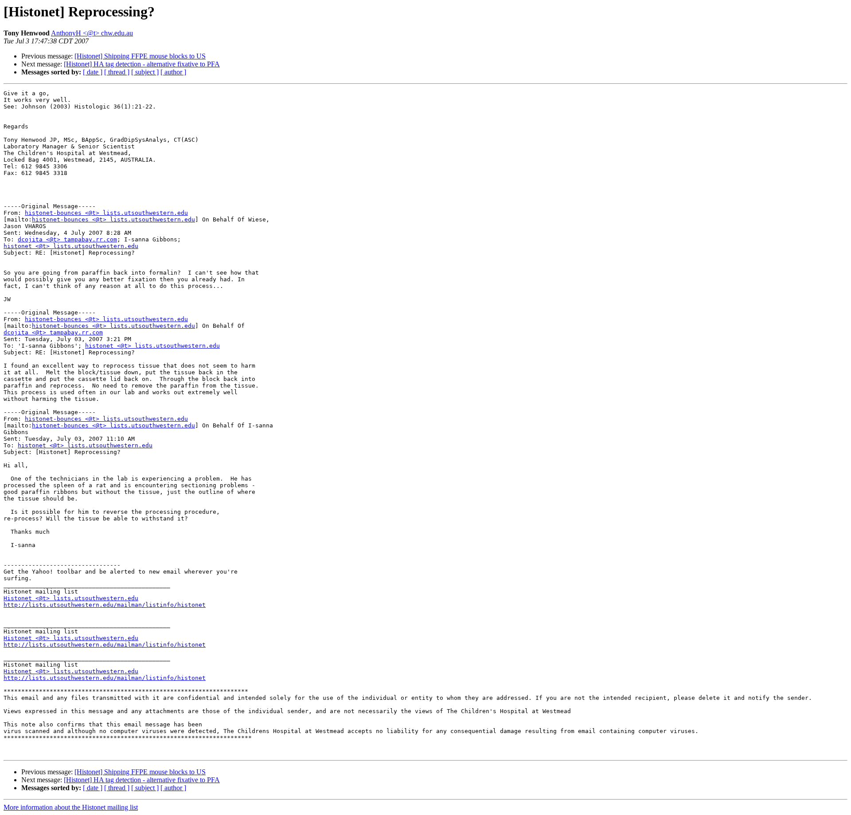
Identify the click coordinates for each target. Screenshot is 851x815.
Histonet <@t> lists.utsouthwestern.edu (71, 598)
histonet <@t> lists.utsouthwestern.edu (71, 246)
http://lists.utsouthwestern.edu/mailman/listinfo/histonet (105, 605)
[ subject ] (145, 72)
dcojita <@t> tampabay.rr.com (67, 239)
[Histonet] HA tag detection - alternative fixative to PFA (142, 64)
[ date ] (92, 72)
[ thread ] (116, 72)
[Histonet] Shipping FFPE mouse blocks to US (140, 56)
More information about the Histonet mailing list (71, 807)
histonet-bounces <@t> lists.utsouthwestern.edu (106, 213)
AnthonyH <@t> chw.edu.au (92, 33)
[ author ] (173, 72)
